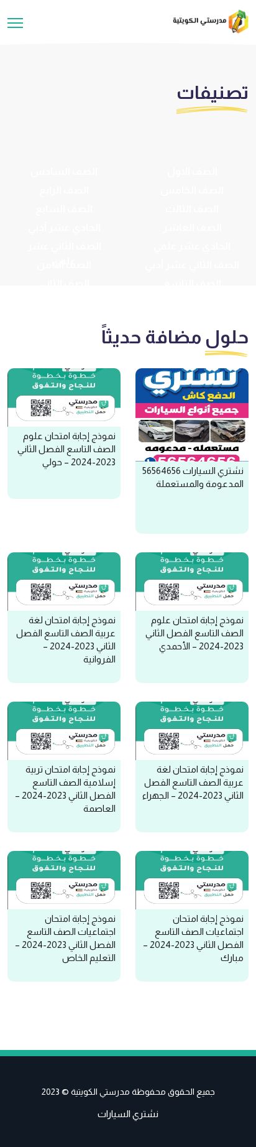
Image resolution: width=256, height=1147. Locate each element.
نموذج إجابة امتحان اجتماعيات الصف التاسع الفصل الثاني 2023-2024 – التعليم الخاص (65, 938)
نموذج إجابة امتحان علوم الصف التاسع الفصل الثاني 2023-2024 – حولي (66, 448)
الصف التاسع (192, 283)
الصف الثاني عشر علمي (64, 253)
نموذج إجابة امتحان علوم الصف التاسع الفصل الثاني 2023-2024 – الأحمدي (194, 633)
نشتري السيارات (128, 1113)
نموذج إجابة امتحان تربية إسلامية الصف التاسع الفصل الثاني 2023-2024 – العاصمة (65, 789)
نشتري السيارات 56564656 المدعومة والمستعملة (193, 477)
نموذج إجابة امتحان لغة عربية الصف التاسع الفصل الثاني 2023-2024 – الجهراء (193, 782)
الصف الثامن (64, 264)
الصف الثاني (64, 283)
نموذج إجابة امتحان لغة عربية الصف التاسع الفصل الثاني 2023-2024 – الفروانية (66, 639)
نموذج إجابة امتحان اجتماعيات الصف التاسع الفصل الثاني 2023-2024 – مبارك (193, 938)
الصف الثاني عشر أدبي (192, 264)
